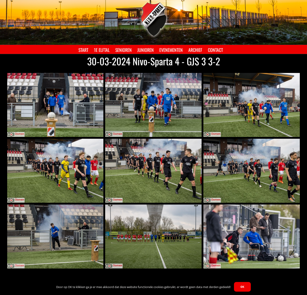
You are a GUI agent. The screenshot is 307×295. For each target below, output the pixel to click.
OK (242, 287)
